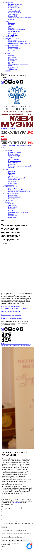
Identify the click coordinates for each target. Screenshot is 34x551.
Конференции (12, 40)
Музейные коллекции (12, 45)
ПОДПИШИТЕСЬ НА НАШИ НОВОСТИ (15, 308)
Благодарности (13, 67)
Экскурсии (11, 28)
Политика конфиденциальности (11, 315)
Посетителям (9, 2)
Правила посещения (14, 12)
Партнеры (11, 62)
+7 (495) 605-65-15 (7, 79)
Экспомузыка (9, 52)
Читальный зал (13, 14)
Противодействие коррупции (10, 311)
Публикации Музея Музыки (17, 41)
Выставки (11, 23)
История (11, 55)
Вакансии (11, 60)
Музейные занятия (14, 31)
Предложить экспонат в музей (17, 145)
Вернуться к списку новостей (10, 306)
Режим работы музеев (15, 4)
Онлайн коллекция (14, 48)
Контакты (8, 71)
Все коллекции (13, 47)
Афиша (7, 21)
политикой (16, 502)
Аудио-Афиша (12, 35)
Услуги (10, 9)
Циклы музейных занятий (16, 30)
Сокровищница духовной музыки (19, 43)
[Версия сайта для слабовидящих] (6, 147)
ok (1, 549)
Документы (12, 57)
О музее (7, 53)
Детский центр (9, 36)
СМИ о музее (12, 69)
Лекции (10, 26)
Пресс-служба (12, 59)
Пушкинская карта (14, 7)
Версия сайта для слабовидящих (11, 318)
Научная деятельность (12, 38)
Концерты (11, 24)
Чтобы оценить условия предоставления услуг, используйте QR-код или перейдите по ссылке (16, 344)
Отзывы (11, 65)
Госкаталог (11, 50)
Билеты (12, 128)
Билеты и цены (13, 6)
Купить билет (5, 128)
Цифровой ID (12, 16)
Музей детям (12, 33)
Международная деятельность (18, 64)
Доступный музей (14, 11)
